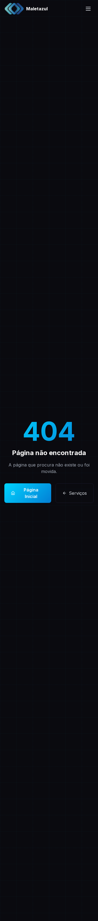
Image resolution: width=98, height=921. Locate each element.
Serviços (78, 493)
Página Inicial (31, 493)
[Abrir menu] (88, 8)
